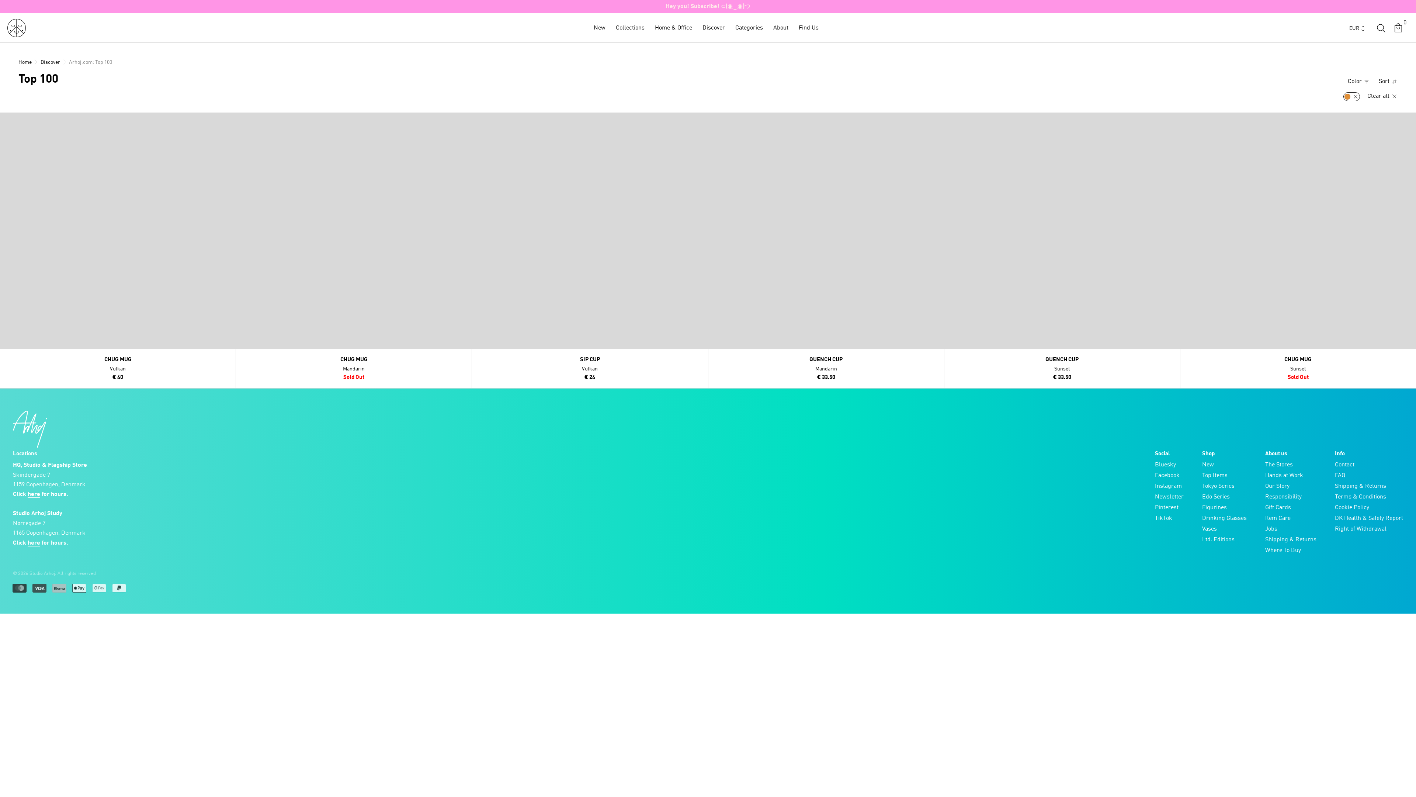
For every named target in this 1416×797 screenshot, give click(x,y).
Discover (713, 28)
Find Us (809, 28)
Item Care (1278, 518)
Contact (1344, 465)
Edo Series (1216, 497)
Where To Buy (1283, 550)
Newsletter (1169, 497)
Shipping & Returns (1290, 540)
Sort (1385, 81)
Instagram (1168, 486)
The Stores (1279, 465)
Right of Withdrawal (1360, 529)
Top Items (1215, 476)
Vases (1209, 529)
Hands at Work (1284, 476)
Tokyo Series (1218, 486)
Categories (749, 28)
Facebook (1167, 476)
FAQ (1340, 476)
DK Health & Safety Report (1369, 518)
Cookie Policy (1352, 508)
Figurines (1214, 508)
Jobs (1271, 529)
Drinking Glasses (1224, 518)
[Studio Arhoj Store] (16, 28)
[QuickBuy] (6, 120)
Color (1355, 81)
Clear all (1379, 96)
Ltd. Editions (1218, 540)
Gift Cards (1278, 508)
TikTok (1163, 518)
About (780, 28)
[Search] (1381, 28)
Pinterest (1167, 508)
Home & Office (673, 28)
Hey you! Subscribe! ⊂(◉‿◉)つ (708, 7)
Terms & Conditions (1360, 497)
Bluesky (1165, 465)
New (599, 28)
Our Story (1277, 486)
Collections (630, 28)
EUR (1354, 28)
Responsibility (1283, 497)
